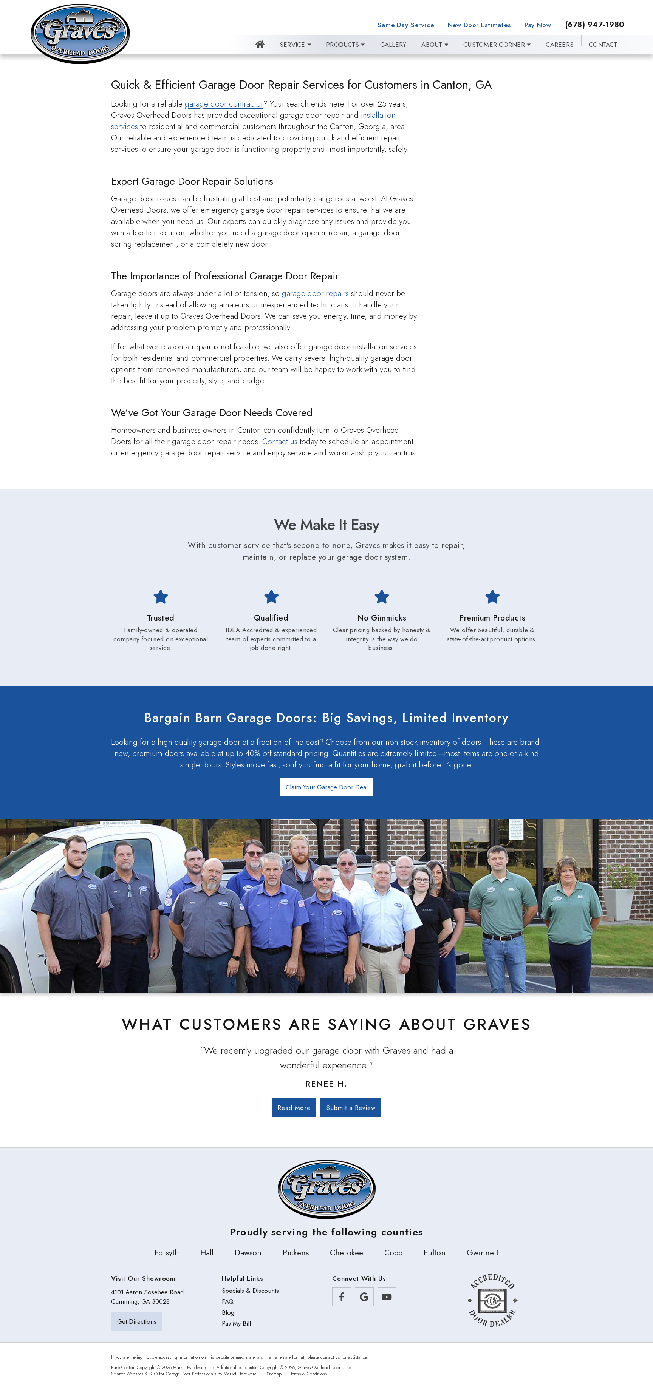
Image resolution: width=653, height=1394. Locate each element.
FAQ (228, 1301)
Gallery (393, 44)
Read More (294, 1107)
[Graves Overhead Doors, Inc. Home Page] (80, 34)
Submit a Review (351, 1107)
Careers (560, 44)
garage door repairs (315, 293)
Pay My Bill (236, 1323)
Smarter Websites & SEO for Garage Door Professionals (163, 1374)
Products (343, 44)
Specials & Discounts (250, 1290)
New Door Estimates (479, 25)
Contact (603, 44)
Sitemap (274, 1374)
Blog (228, 1312)
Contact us (279, 441)
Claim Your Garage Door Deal (327, 787)
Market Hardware (240, 1374)
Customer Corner (495, 44)
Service (293, 44)
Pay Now (538, 25)
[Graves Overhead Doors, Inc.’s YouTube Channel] (387, 1296)
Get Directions (136, 1321)
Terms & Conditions (309, 1374)
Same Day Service (406, 25)
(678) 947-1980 (595, 25)
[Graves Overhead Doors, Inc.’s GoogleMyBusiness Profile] (364, 1296)
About (432, 44)
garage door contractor (224, 104)
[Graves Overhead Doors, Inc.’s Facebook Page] (341, 1296)
